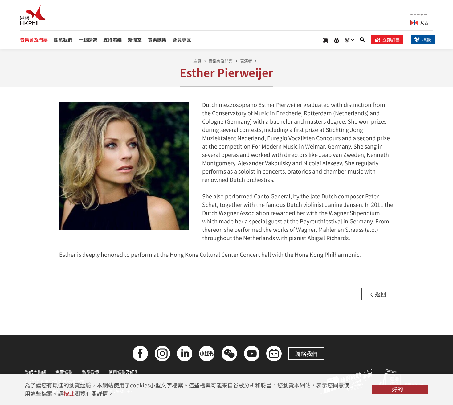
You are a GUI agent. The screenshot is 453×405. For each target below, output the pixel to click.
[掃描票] (325, 40)
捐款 (426, 40)
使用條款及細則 (123, 372)
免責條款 (64, 372)
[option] (124, 165)
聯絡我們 (306, 354)
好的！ (400, 389)
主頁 (197, 61)
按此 (69, 393)
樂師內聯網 (35, 372)
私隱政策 (90, 372)
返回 (380, 294)
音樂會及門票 (221, 61)
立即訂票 (391, 40)
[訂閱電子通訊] (336, 40)
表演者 (246, 61)
